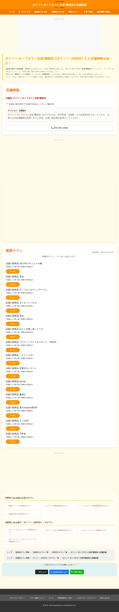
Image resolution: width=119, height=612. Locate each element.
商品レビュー (74, 12)
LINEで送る (78, 572)
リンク (51, 598)
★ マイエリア (24, 12)
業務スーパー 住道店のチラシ (20, 506)
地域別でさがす (40, 12)
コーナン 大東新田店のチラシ (57, 506)
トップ (12, 12)
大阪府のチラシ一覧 (40, 552)
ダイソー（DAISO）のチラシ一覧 (46, 558)
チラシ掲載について (37, 598)
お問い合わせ (105, 598)
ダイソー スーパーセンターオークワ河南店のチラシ (22, 540)
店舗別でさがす (57, 12)
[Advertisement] (59, 35)
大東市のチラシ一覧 (59, 552)
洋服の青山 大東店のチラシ (19, 514)
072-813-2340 (59, 128)
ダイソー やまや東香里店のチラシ (58, 530)
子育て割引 (88, 12)
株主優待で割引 (103, 12)
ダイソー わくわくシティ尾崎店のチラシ (22, 531)
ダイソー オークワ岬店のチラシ (94, 530)
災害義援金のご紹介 (65, 598)
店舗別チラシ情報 (22, 558)
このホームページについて (86, 598)
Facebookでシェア (60, 572)
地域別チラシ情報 (22, 552)
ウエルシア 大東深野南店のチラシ (95, 506)
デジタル (13, 271)
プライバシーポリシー (18, 598)
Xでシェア (42, 572)
